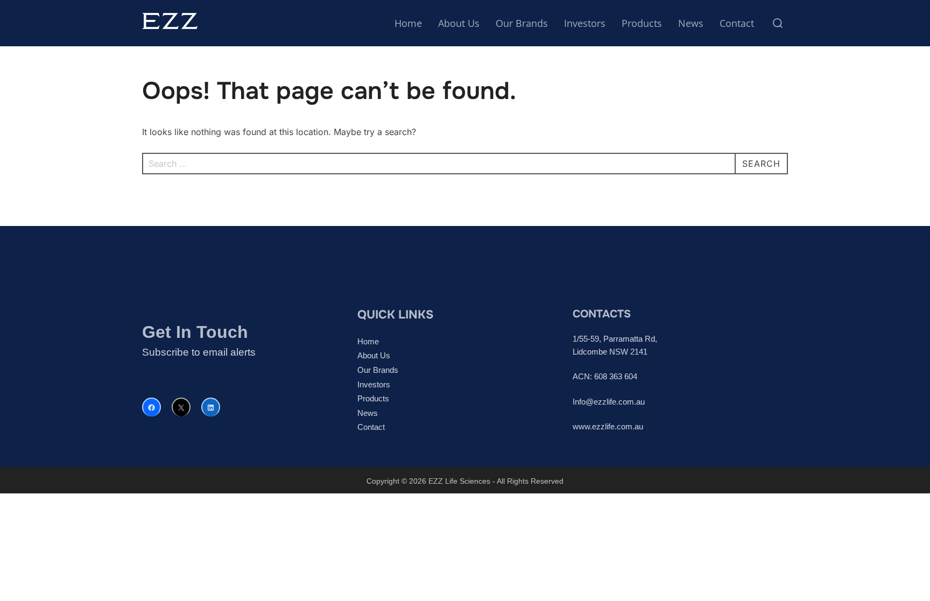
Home (408, 23)
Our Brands (522, 23)
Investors (584, 23)
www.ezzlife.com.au (608, 426)
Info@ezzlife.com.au (609, 401)
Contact (737, 23)
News (690, 23)
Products (642, 23)
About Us (459, 23)
